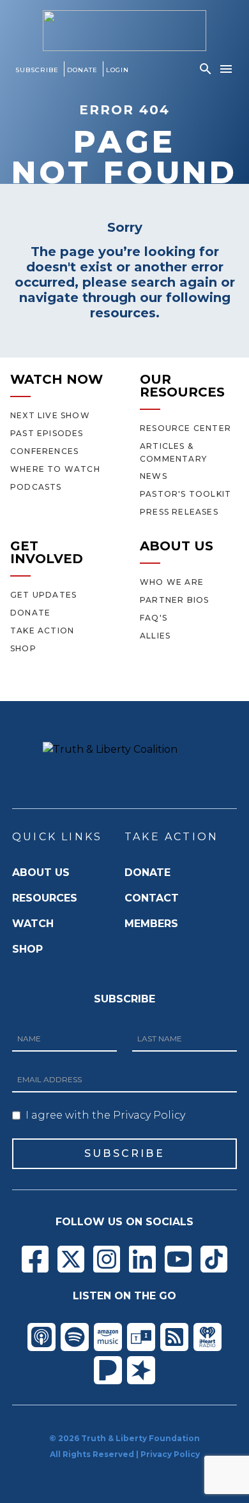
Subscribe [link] (37, 70)
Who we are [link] (172, 582)
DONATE (147, 872)
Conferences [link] (44, 451)
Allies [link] (155, 635)
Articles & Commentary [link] (173, 452)
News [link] (153, 476)
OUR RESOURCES (182, 385)
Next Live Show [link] (50, 415)
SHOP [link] (23, 648)
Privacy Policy (170, 1454)
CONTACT (151, 898)
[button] (205, 69)
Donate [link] (82, 70)
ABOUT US (176, 546)
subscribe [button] (124, 1153)
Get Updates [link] (43, 595)
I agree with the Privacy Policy (105, 1115)
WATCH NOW (56, 379)
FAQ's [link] (153, 618)
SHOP (27, 949)
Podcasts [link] (36, 487)
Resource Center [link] (185, 428)
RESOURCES (44, 898)
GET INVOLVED (46, 552)
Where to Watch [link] (55, 469)
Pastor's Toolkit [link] (185, 494)
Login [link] (117, 70)
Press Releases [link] (179, 512)
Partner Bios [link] (174, 600)
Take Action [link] (42, 630)
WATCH (33, 924)
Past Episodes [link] (47, 433)
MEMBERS (151, 924)
